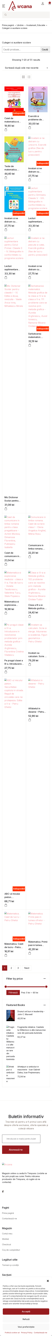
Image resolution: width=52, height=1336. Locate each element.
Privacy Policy (26, 1333)
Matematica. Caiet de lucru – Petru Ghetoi (13, 947)
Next (26, 968)
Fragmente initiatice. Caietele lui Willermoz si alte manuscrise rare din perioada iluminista (31, 1030)
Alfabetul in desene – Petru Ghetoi (36, 712)
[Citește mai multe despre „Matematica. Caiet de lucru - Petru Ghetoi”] (5, 955)
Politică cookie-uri (12, 1333)
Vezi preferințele (26, 1327)
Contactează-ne (40, 1333)
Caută (45, 49)
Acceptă (26, 1311)
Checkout (6, 1244)
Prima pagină (8, 25)
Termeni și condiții (10, 1265)
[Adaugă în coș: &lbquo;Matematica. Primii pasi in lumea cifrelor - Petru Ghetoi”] (29, 953)
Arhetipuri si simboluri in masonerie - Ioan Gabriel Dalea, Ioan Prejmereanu (28, 1069)
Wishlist (5, 1239)
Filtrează (13, 992)
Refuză (26, 1319)
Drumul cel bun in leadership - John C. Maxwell (31, 1013)
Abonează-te (16, 1149)
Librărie (20, 25)
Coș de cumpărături (11, 1250)
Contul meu (7, 1233)
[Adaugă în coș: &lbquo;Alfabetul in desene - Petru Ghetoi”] (29, 720)
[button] (47, 1280)
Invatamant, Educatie (35, 25)
